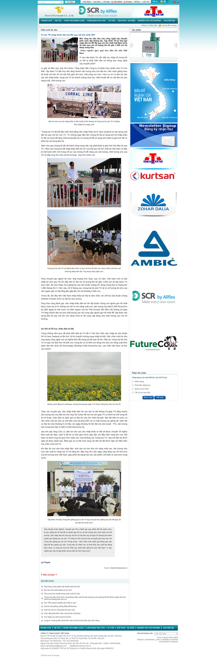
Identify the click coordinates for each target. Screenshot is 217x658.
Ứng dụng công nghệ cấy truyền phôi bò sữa (62, 587)
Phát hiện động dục (142, 385)
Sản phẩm (118, 2)
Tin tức (58, 21)
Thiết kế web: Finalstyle (50, 655)
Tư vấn (111, 21)
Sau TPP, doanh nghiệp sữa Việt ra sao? (60, 603)
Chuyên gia (169, 21)
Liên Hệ (146, 2)
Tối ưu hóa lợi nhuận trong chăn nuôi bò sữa (62, 594)
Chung (129, 2)
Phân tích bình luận (74, 21)
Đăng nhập (153, 25)
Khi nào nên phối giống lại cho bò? (58, 590)
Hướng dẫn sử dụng (169, 25)
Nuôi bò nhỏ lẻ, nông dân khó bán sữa (59, 610)
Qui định (97, 2)
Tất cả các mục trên (142, 393)
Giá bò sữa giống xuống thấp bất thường (60, 606)
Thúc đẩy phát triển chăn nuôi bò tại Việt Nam (62, 613)
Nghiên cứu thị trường (149, 21)
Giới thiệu (87, 2)
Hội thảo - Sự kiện (126, 21)
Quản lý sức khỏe (142, 389)
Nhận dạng (139, 381)
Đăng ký (145, 25)
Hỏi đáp (106, 2)
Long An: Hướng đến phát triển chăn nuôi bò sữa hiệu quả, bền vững (71, 620)
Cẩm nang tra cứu (96, 21)
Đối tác (137, 2)
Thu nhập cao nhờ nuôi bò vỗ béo (57, 617)
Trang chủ (46, 21)
